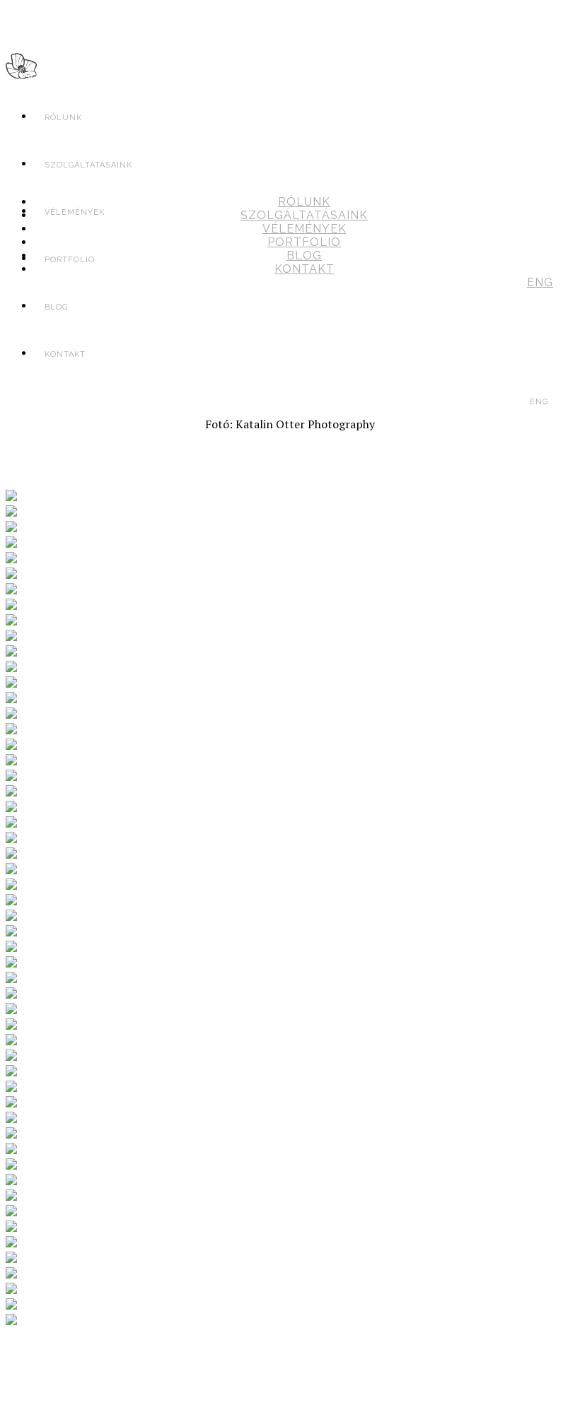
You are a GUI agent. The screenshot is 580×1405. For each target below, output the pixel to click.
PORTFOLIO (304, 242)
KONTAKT (65, 354)
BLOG (304, 255)
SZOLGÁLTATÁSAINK (304, 215)
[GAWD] (21, 70)
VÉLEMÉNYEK (304, 228)
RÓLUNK (63, 117)
